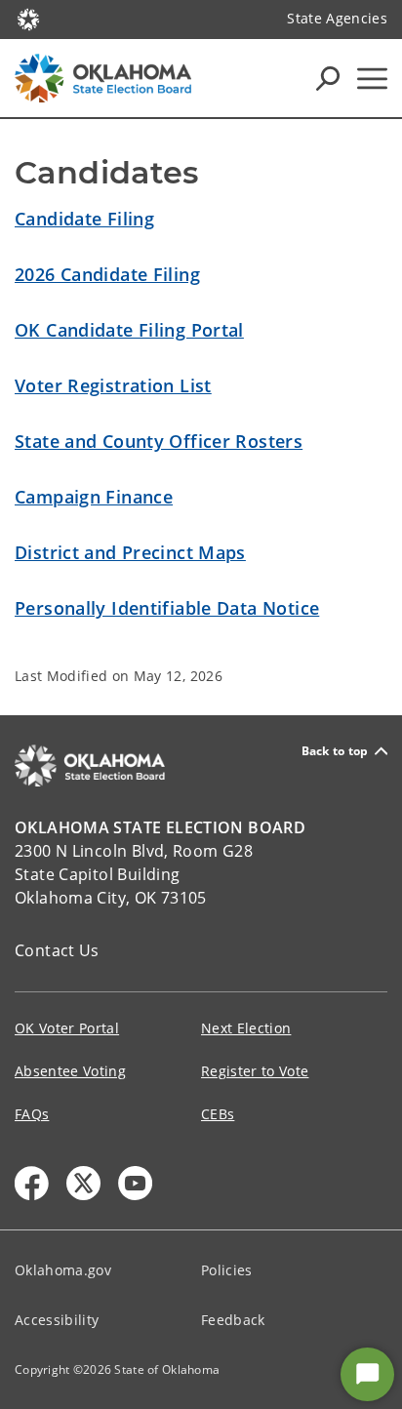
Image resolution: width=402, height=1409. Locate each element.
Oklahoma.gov (63, 1270)
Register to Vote (254, 1071)
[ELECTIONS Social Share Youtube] (135, 1183)
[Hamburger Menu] (372, 78)
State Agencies (337, 18)
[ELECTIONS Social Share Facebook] (32, 1183)
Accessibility (57, 1319)
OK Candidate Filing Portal (129, 330)
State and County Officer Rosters (158, 441)
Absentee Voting (70, 1071)
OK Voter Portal (67, 1028)
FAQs (32, 1114)
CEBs (217, 1114)
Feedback (233, 1319)
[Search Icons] (327, 78)
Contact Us (57, 950)
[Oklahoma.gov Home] (28, 17)
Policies (227, 1270)
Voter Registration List (113, 385)
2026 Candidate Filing (107, 274)
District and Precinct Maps (130, 552)
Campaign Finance (94, 496)
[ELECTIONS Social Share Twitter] (83, 1183)
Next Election (246, 1028)
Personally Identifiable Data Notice (167, 608)
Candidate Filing (84, 218)
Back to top (335, 751)
